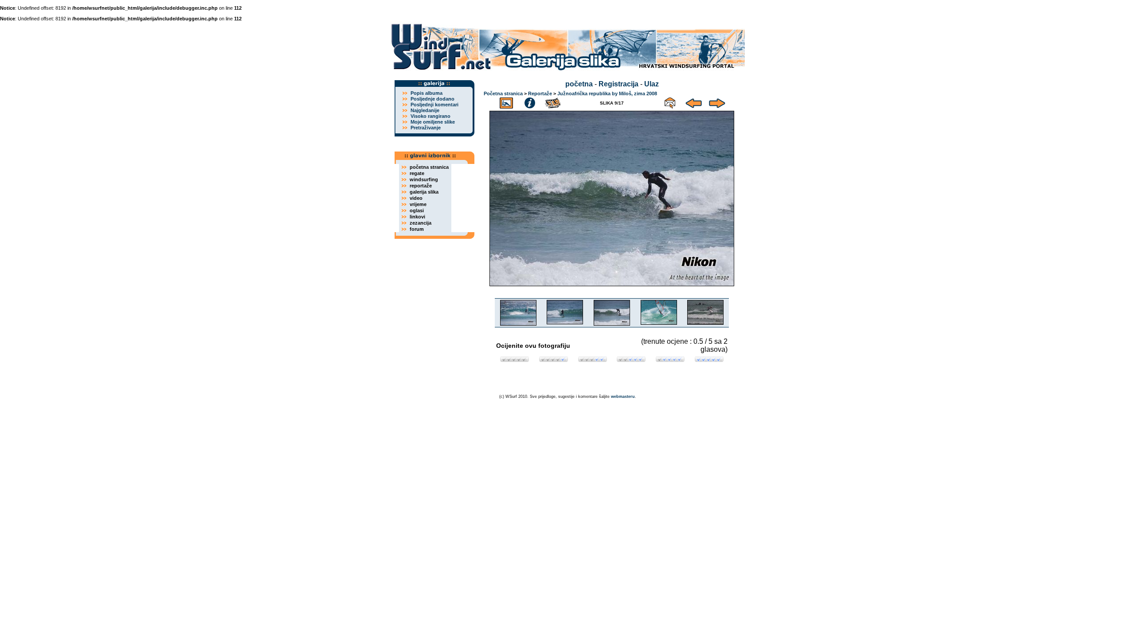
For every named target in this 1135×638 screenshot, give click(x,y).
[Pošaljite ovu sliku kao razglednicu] (670, 101)
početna (579, 84)
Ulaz (651, 84)
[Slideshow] (553, 101)
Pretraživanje (426, 127)
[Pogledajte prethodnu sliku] (693, 101)
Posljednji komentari (434, 104)
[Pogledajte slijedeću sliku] (717, 101)
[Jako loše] (514, 359)
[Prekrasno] (709, 359)
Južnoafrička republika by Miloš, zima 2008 (607, 93)
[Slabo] (553, 359)
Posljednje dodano (432, 98)
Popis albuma (426, 93)
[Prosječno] (592, 359)
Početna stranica (503, 93)
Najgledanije (425, 110)
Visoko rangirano (430, 116)
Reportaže (540, 93)
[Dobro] (631, 359)
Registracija (618, 84)
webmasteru (623, 396)
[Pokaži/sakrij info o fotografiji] (529, 101)
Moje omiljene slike (433, 121)
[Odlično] (670, 359)
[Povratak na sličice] (506, 101)
